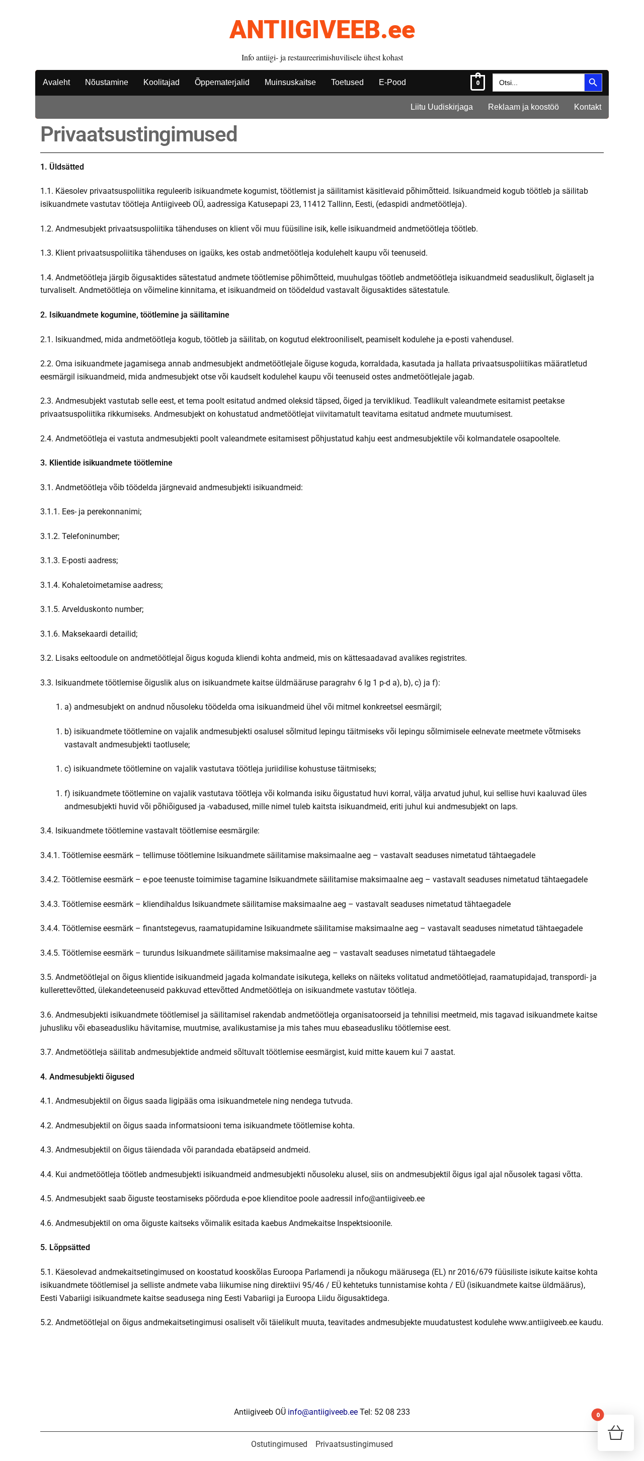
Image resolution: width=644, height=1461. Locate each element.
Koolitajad (161, 82)
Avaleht (56, 82)
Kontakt (587, 107)
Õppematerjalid (222, 82)
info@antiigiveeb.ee (323, 1412)
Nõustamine (106, 82)
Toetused (347, 82)
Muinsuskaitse (290, 82)
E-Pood (392, 82)
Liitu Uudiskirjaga (442, 107)
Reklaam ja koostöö (523, 107)
